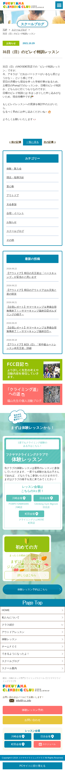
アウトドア (12, 195)
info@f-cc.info (23, 700)
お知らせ (11, 222)
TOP (5, 30)
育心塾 (10, 186)
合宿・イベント (15, 213)
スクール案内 (9, 668)
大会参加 (11, 204)
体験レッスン (9, 639)
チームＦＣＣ (9, 646)
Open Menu (59, 5)
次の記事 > (50, 142)
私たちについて (10, 617)
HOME (6, 610)
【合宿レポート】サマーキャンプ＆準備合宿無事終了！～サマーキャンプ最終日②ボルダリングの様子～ (31, 310)
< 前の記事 (15, 142)
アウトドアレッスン (13, 632)
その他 (10, 240)
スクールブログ (19, 30)
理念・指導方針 (15, 177)
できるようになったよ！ (15, 653)
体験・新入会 (14, 168)
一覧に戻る (32, 142)
